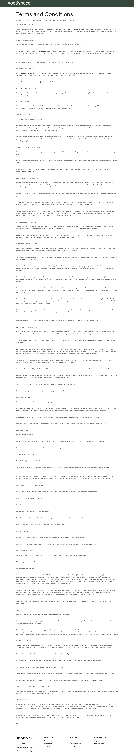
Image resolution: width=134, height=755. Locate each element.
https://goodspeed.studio (75, 29)
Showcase (47, 741)
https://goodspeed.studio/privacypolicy (43, 51)
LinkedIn (72, 747)
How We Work (48, 747)
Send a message (75, 744)
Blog (95, 741)
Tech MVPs (98, 747)
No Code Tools (99, 744)
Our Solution (48, 744)
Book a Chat (74, 741)
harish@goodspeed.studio (45, 82)
